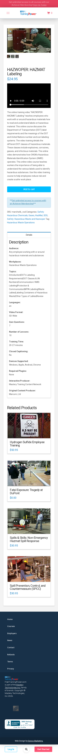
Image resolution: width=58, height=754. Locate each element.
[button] (8, 13)
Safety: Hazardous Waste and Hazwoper (26, 219)
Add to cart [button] (30, 433)
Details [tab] (29, 235)
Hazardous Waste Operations (21, 222)
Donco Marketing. (35, 741)
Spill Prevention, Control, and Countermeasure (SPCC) (27, 587)
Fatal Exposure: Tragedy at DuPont (26, 491)
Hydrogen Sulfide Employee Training (27, 443)
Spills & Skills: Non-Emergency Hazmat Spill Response (29, 539)
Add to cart (29, 189)
